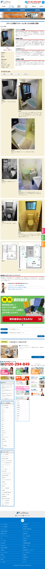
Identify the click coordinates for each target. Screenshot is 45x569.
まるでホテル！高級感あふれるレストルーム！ (7, 396)
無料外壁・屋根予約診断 (6, 498)
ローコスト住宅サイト (26, 552)
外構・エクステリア (5, 437)
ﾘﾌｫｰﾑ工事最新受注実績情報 (6, 492)
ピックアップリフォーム (6, 464)
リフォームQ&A (4, 469)
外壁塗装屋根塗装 (18, 6)
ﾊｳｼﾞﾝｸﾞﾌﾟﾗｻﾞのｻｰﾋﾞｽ (4, 552)
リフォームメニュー (5, 456)
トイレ (3, 422)
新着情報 (3, 490)
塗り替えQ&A (4, 471)
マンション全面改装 (5, 407)
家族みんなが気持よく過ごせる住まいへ (15, 289)
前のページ (4, 329)
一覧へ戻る (41, 336)
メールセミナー (25, 531)
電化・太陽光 (4, 441)
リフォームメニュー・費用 (11, 6)
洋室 (2, 424)
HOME (2, 18)
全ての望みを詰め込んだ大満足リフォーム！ (16, 332)
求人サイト (25, 561)
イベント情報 (3, 561)
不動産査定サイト (26, 557)
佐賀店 (18, 413)
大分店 (18, 411)
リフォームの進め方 (4, 524)
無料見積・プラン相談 (5, 494)
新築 (2, 447)
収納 (2, 428)
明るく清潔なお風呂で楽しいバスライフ (7, 391)
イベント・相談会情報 (5, 488)
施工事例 (3, 6)
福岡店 (18, 415)
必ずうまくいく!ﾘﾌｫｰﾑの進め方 (7, 460)
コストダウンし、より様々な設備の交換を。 (16, 285)
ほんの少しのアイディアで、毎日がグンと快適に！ (17, 287)
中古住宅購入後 (4, 445)
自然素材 (3, 439)
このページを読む (38, 357)
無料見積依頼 (25, 524)
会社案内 (41, 6)
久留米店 (18, 409)
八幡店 (18, 403)
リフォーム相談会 (26, 6)
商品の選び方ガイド (4, 533)
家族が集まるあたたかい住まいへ (7, 393)
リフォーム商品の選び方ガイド (7, 462)
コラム (2, 538)
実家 (2, 443)
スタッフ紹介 (4, 483)
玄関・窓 (3, 430)
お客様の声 (34, 6)
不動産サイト (25, 554)
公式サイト (25, 559)
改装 (2, 409)
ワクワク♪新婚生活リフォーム (13, 329)
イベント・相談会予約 (5, 500)
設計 (18, 417)
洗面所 (3, 420)
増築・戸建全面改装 (5, 405)
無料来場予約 (25, 533)
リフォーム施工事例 (8, 18)
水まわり (13, 18)
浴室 (2, 418)
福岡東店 (18, 405)
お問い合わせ (25, 538)
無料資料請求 (4, 496)
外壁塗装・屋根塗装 (5, 458)
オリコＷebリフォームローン (6, 473)
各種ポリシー (25, 547)
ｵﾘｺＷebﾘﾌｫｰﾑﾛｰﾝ (3, 545)
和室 (2, 426)
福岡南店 (18, 407)
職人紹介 (2, 559)
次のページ (4, 332)
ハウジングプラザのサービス (6, 479)
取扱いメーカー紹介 (26, 545)
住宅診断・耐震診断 (5, 475)
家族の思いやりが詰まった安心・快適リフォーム (7, 388)
